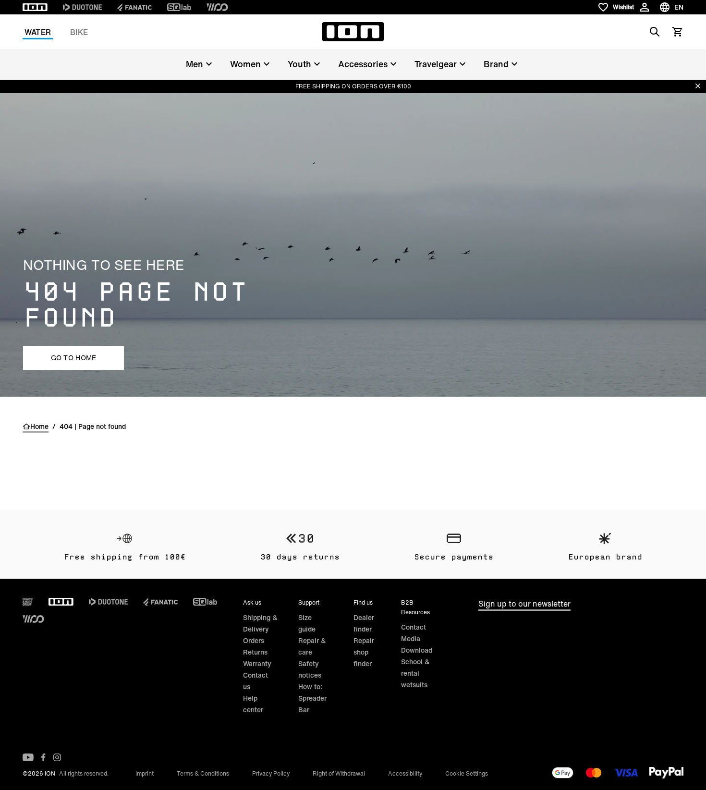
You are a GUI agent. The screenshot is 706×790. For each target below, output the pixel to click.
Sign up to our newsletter (524, 603)
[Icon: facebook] (43, 757)
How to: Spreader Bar (312, 698)
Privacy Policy (271, 773)
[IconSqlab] (179, 7)
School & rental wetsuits (415, 673)
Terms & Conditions (203, 773)
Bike (79, 32)
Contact (413, 627)
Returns (255, 652)
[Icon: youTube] (28, 757)
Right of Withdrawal (339, 773)
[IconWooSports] (217, 7)
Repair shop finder (363, 651)
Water (37, 32)
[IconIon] (35, 7)
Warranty (257, 663)
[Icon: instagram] (57, 757)
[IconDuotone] (82, 7)
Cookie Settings (466, 773)
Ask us (252, 602)
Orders (253, 640)
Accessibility (405, 773)
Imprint (144, 773)
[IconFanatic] (134, 7)
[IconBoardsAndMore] (28, 602)
